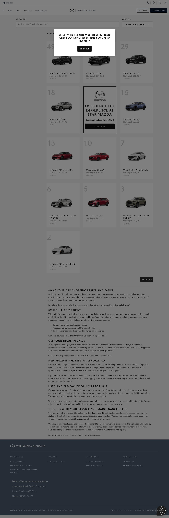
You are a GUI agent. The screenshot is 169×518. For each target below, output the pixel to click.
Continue (84, 49)
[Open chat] (161, 510)
